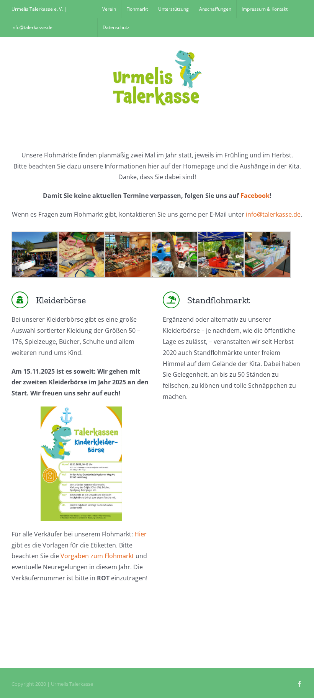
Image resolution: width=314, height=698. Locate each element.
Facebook (255, 195)
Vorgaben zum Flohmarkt (97, 556)
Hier (140, 534)
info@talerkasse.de (273, 214)
